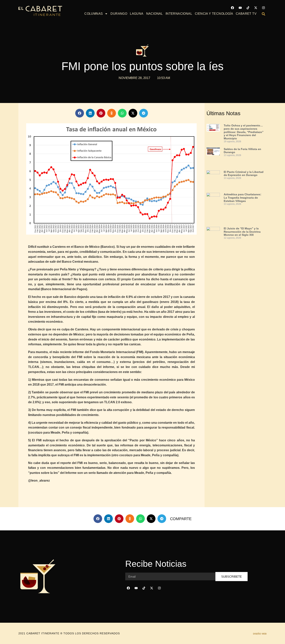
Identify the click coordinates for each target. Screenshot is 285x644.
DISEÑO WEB (260, 634)
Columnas (93, 13)
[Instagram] (263, 8)
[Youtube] (240, 8)
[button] (263, 14)
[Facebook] (232, 8)
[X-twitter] (256, 8)
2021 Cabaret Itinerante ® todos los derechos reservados (69, 633)
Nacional (154, 13)
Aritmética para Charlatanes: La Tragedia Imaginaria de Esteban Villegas (242, 197)
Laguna (136, 13)
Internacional (179, 13)
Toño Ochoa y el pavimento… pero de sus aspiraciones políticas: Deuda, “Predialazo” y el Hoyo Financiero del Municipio (243, 132)
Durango (119, 13)
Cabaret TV (246, 13)
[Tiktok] (248, 8)
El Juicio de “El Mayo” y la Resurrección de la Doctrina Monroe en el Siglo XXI (242, 232)
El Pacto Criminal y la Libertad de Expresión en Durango (243, 173)
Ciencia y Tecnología (214, 13)
